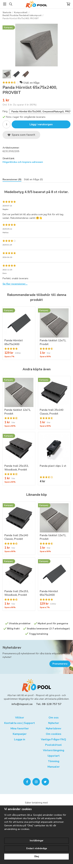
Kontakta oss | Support (19, 723)
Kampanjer (19, 734)
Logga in (19, 739)
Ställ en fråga (31, 83)
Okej (36, 856)
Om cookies (53, 734)
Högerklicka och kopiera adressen (23, 162)
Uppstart (54, 756)
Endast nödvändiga (36, 848)
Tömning (53, 761)
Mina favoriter (20, 728)
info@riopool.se (22, 704)
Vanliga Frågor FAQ (53, 739)
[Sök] (11, 4)
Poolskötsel (53, 745)
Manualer (54, 767)
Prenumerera (59, 663)
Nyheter (53, 723)
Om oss (54, 717)
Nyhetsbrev (12, 647)
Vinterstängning (53, 750)
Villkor (19, 717)
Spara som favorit (22, 135)
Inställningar (36, 840)
